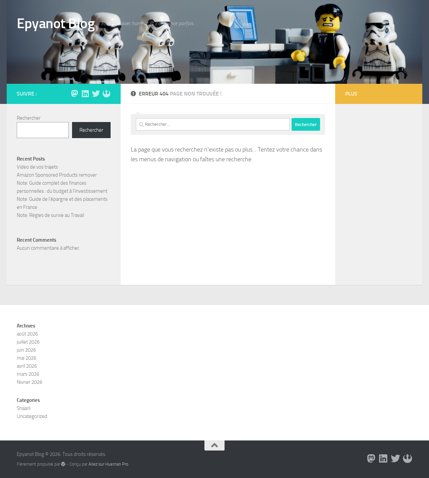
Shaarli (23, 408)
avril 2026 (27, 366)
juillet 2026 (28, 342)
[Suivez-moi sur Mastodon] (74, 93)
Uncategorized (32, 416)
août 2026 (27, 334)
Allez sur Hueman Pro (108, 464)
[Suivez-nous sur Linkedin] (85, 93)
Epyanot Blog (56, 23)
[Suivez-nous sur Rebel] (107, 93)
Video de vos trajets (37, 167)
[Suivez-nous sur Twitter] (96, 93)
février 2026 (29, 382)
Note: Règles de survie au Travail (50, 215)
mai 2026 (26, 358)
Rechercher (29, 118)
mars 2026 (28, 374)
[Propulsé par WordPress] (63, 464)
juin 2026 (26, 350)
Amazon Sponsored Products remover (57, 175)
